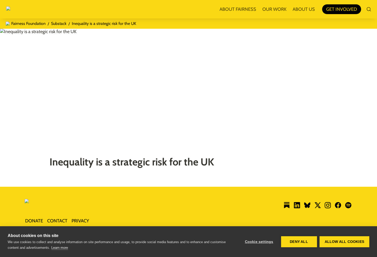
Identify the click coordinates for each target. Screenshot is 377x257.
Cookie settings (259, 242)
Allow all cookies (344, 242)
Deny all (299, 242)
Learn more (59, 248)
